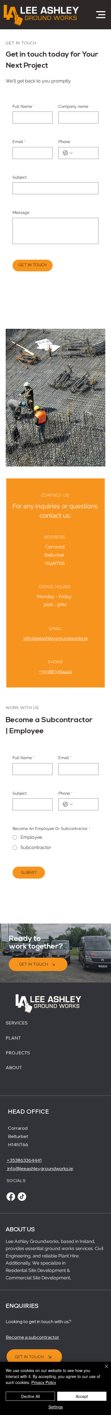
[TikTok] (22, 1196)
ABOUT (14, 1067)
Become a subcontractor (32, 1337)
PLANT (13, 1038)
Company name (73, 106)
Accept (82, 1396)
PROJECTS (18, 1052)
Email (19, 141)
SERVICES (17, 1023)
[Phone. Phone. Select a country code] (67, 153)
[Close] (103, 1370)
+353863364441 (55, 671)
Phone (64, 141)
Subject (20, 177)
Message (21, 212)
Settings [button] (55, 1407)
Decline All (30, 1396)
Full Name (23, 106)
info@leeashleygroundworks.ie (56, 638)
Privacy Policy (43, 1382)
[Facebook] (11, 1196)
